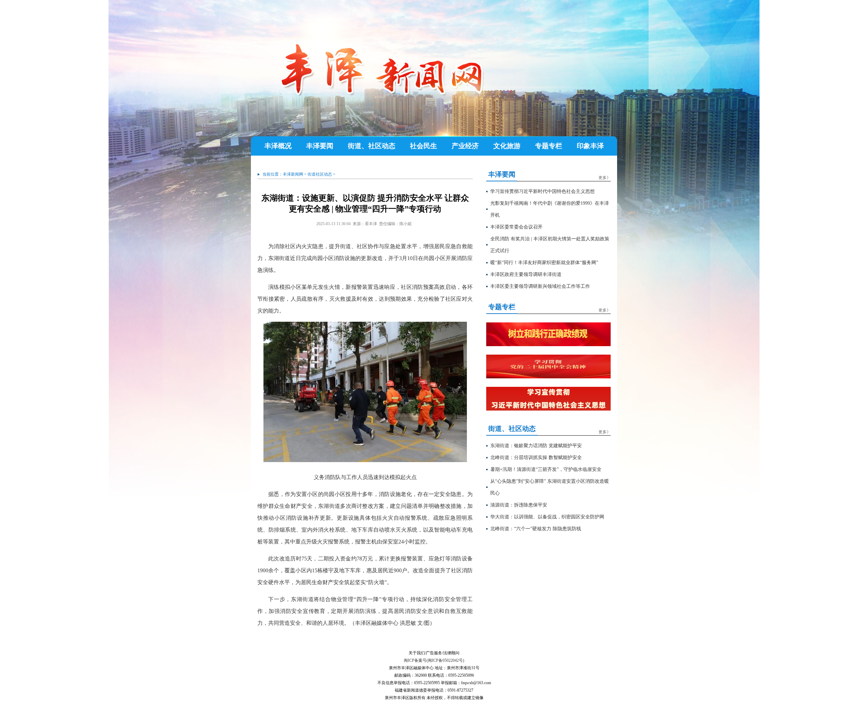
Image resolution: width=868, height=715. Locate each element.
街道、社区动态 (371, 146)
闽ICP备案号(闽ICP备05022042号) (434, 660)
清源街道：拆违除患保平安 (518, 505)
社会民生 (423, 146)
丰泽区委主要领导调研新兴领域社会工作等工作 (540, 286)
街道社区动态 (320, 174)
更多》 (604, 177)
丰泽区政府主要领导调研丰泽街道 (525, 274)
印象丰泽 (590, 146)
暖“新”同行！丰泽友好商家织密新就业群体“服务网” (544, 262)
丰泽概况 (278, 146)
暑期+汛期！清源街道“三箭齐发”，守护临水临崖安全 (545, 469)
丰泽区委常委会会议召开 (516, 227)
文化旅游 (506, 146)
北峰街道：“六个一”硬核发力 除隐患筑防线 (535, 528)
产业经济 (465, 146)
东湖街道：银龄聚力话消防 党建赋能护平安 (536, 445)
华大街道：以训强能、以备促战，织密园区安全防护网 (547, 516)
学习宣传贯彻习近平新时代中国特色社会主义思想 (542, 191)
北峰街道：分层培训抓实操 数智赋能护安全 (536, 457)
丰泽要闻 (319, 146)
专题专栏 (548, 146)
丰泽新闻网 (293, 174)
